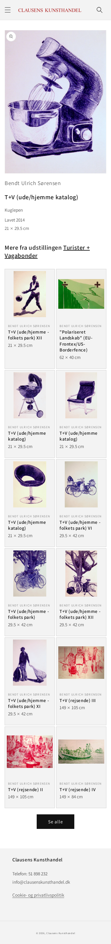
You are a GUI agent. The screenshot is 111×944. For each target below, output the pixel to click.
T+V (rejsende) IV (78, 789)
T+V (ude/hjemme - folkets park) (28, 614)
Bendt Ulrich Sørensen (33, 183)
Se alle (55, 822)
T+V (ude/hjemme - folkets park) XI (28, 703)
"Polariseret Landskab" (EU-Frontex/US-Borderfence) (76, 341)
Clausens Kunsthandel (60, 933)
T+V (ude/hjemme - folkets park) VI (80, 525)
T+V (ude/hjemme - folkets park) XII (28, 335)
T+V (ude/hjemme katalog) (27, 436)
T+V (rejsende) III (78, 700)
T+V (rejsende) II (25, 789)
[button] (7, 10)
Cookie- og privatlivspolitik (38, 895)
